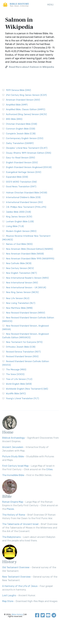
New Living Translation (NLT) (20, 303)
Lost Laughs (9, 595)
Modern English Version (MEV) (21, 231)
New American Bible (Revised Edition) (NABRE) (29, 249)
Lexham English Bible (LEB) (20, 221)
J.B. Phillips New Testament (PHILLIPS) (26, 207)
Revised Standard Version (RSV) (22, 356)
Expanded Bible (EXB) (17, 177)
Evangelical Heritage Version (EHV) (23, 172)
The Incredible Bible (13, 475)
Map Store (7, 601)
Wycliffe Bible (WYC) (16, 393)
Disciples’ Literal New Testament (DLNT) (26, 148)
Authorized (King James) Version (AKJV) (26, 114)
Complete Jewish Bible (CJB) (21, 133)
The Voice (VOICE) (15, 374)
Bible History (17, 614)
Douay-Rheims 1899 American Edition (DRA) (28, 153)
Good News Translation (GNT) (21, 186)
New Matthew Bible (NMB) (19, 308)
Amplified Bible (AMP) (17, 104)
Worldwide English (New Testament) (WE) (27, 388)
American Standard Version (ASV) (23, 99)
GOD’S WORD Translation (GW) (21, 181)
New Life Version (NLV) (17, 298)
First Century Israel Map (15, 465)
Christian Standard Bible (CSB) (21, 124)
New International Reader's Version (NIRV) (27, 278)
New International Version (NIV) (22, 282)
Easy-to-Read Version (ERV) (20, 157)
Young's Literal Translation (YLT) (22, 398)
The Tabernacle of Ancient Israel (20, 524)
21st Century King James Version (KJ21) (26, 95)
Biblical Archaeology (13, 437)
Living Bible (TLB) (15, 226)
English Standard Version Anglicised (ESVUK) (29, 167)
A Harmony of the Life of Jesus (19, 586)
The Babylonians (11, 537)
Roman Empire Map (12, 501)
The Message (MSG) (16, 369)
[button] (50, 4)
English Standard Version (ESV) (22, 162)
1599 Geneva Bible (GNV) (18, 90)
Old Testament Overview (15, 567)
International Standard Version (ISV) (24, 202)
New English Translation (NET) (21, 273)
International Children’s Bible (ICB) (23, 197)
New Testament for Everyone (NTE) (24, 342)
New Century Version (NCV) (20, 268)
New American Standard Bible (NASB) (25, 253)
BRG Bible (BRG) (14, 119)
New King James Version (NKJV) (22, 292)
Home (7, 432)
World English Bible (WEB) (19, 384)
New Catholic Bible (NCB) (18, 263)
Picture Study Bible (13, 456)
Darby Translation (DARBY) (20, 143)
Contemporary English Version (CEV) (24, 138)
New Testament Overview (16, 576)
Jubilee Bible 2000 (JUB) (18, 212)
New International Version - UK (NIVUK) (26, 287)
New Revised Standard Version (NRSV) (25, 312)
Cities (49, 469)
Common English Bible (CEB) (20, 128)
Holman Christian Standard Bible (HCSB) (26, 192)
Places (10, 509)
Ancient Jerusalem (12, 447)
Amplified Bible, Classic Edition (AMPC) (25, 109)
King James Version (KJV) (19, 216)
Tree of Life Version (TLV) (19, 379)
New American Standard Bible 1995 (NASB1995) (30, 258)
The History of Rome (13, 514)
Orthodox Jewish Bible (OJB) (20, 346)
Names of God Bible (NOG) (19, 244)
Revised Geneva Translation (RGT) (23, 351)
